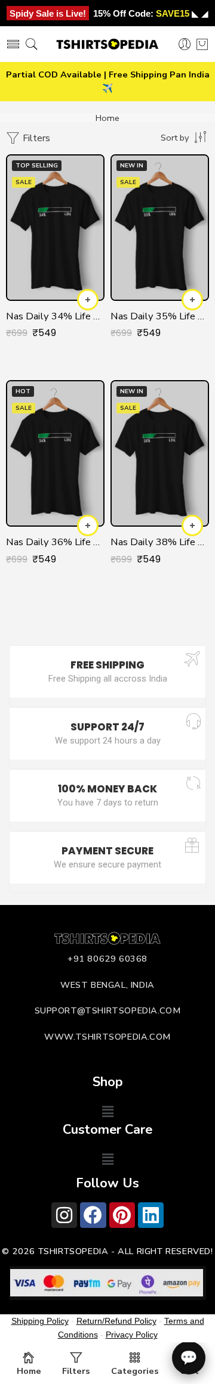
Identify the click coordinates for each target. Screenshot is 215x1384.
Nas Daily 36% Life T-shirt (55, 542)
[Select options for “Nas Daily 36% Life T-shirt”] (88, 525)
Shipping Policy (40, 1321)
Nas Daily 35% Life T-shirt (159, 316)
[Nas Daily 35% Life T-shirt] (159, 227)
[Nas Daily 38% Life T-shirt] (159, 453)
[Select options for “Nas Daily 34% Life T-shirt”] (88, 299)
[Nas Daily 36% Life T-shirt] (55, 453)
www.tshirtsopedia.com (107, 1037)
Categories (135, 1371)
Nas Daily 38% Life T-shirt (159, 542)
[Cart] (202, 44)
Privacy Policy (132, 1334)
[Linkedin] (151, 1215)
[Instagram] (64, 1215)
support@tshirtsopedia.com (108, 1010)
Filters (35, 138)
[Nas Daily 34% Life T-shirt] (55, 227)
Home (107, 118)
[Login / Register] (184, 44)
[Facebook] (93, 1215)
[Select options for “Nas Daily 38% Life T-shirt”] (192, 525)
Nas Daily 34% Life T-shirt (55, 316)
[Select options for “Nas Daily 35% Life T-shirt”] (192, 299)
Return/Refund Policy (116, 1321)
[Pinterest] (122, 1215)
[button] (107, 1112)
